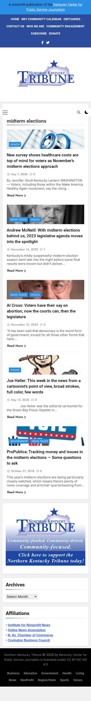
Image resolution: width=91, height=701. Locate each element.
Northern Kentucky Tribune (22, 655)
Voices (35, 220)
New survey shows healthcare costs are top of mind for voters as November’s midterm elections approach (42, 161)
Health (14, 144)
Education (30, 673)
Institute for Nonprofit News (29, 625)
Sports (64, 680)
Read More (15, 195)
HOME (15, 19)
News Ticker (18, 220)
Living (80, 673)
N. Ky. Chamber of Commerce (30, 635)
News (12, 680)
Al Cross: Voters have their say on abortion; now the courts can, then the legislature (41, 311)
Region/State (47, 680)
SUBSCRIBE (39, 33)
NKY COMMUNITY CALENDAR (41, 19)
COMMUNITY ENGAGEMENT (65, 26)
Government (19, 441)
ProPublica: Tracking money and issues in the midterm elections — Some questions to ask (45, 457)
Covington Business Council (29, 640)
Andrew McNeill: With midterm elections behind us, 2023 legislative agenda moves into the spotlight (45, 236)
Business (13, 673)
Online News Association (27, 630)
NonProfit (27, 680)
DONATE (54, 33)
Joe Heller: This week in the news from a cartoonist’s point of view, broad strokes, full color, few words (44, 386)
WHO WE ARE (35, 26)
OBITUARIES (71, 19)
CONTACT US (15, 26)
